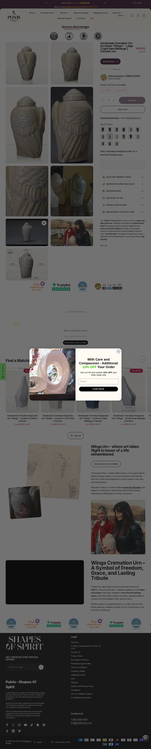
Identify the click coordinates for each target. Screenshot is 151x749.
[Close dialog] (118, 351)
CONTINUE (99, 389)
